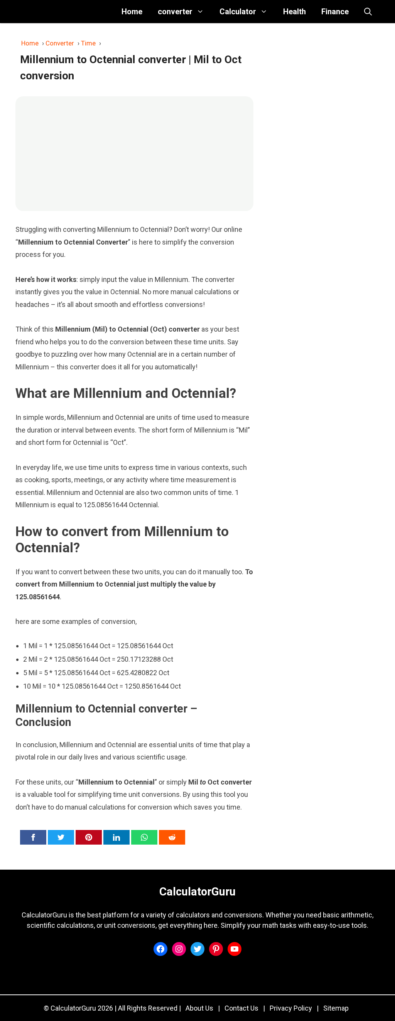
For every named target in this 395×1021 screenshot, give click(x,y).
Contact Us (241, 1008)
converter (175, 11)
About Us (199, 1008)
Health (294, 11)
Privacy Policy (291, 1008)
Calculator (237, 11)
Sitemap (336, 1008)
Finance (335, 11)
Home (132, 11)
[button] (368, 11)
